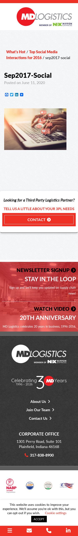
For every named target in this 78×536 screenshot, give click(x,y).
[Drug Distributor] (11, 487)
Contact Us (38, 418)
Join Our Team (38, 409)
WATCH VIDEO (51, 308)
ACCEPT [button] (39, 519)
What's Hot (15, 51)
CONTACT (36, 219)
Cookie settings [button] (56, 513)
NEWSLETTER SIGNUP (43, 270)
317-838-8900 (42, 455)
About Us (38, 401)
